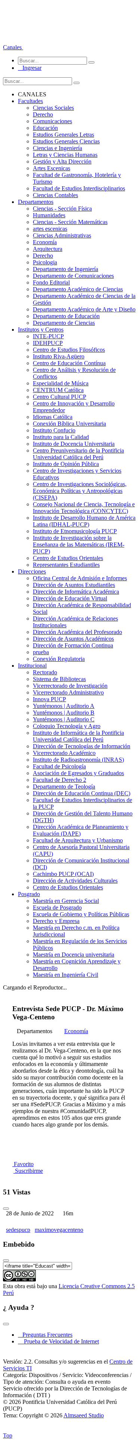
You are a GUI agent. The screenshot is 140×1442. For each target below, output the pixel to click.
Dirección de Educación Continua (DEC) (81, 793)
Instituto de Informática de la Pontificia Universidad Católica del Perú (78, 736)
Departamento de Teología (64, 786)
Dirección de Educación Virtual (70, 598)
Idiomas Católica (52, 417)
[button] (13, 47)
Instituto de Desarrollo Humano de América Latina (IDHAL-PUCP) (84, 521)
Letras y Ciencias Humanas (65, 155)
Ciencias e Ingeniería (57, 148)
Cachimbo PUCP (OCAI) (63, 874)
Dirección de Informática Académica (76, 591)
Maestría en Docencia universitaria (73, 954)
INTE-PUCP (48, 336)
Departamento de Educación (66, 316)
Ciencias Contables (55, 195)
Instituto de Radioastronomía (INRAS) (78, 759)
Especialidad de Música (60, 383)
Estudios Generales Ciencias (66, 141)
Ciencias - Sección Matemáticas (70, 222)
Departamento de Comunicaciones (73, 276)
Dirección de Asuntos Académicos (73, 638)
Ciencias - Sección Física (62, 208)
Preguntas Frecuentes (45, 1334)
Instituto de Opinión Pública (66, 464)
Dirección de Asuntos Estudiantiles (74, 585)
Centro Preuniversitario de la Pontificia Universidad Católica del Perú (78, 453)
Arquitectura (47, 249)
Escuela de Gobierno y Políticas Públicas (81, 914)
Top (7, 1435)
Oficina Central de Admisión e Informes (80, 578)
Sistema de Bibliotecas (59, 679)
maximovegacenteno (59, 1230)
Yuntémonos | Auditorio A (63, 706)
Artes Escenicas (51, 168)
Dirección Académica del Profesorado (77, 632)
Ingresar (29, 68)
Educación (45, 128)
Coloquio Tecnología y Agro (66, 726)
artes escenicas (50, 229)
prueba (41, 652)
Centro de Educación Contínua (69, 363)
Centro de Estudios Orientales (68, 558)
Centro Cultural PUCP (59, 397)
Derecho (43, 114)
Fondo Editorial (51, 282)
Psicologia (45, 262)
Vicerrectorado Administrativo (68, 692)
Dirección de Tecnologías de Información (81, 746)
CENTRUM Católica (58, 390)
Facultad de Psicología (59, 766)
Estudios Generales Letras (63, 134)
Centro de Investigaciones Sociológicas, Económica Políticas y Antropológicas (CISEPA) (80, 491)
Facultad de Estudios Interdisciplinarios (79, 188)
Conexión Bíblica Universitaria (69, 423)
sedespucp (18, 1230)
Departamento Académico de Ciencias (78, 289)
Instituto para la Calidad (61, 437)
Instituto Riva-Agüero (58, 356)
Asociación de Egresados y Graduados (78, 773)
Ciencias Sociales (53, 108)
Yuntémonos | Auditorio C (63, 719)
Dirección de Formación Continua (73, 645)
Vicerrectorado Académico (64, 753)
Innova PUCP (49, 699)
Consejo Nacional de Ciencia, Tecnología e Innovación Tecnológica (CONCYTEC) (84, 507)
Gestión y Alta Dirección (62, 161)
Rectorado (45, 672)
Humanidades (49, 215)
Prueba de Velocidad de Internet (59, 1341)
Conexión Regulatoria (59, 659)
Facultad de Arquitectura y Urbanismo (78, 840)
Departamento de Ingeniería (65, 269)
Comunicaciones (52, 121)
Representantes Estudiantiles (66, 565)
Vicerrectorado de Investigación (70, 686)
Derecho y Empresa (56, 921)
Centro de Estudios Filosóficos (69, 349)
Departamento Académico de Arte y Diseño (84, 309)
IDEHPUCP (48, 343)
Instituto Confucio (54, 430)
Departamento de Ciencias (64, 323)
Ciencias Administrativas (62, 235)
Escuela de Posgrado (57, 907)
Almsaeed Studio (83, 1415)
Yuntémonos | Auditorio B (63, 712)
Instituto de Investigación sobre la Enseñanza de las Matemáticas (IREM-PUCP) (78, 544)
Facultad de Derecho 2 (59, 780)
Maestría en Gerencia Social (66, 901)
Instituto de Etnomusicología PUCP (75, 531)
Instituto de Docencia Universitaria (74, 444)
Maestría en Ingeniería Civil (65, 975)
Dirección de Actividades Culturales (75, 880)
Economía (45, 242)
